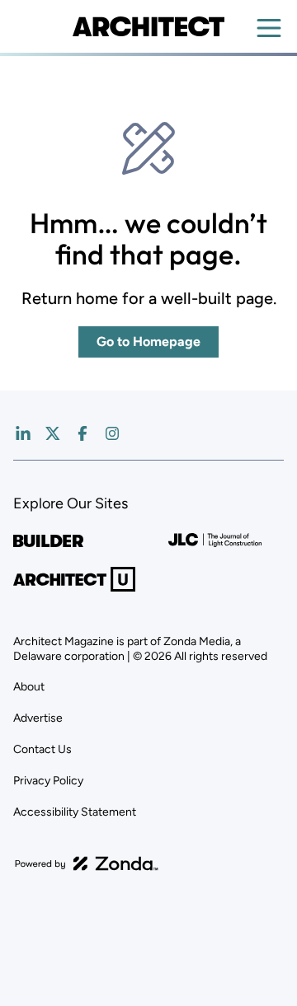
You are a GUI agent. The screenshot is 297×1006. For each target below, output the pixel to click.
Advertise (38, 718)
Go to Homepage (148, 341)
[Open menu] (268, 28)
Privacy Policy (48, 781)
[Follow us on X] (53, 433)
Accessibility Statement (74, 812)
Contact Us (42, 749)
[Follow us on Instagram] (112, 433)
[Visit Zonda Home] (86, 863)
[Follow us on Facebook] (82, 433)
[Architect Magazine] (148, 26)
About (29, 687)
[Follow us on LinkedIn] (23, 433)
